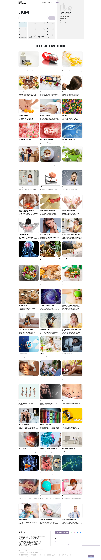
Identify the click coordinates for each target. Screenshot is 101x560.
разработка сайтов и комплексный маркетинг (32, 549)
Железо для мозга (64, 18)
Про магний (63, 22)
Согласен (91, 556)
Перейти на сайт (62, 543)
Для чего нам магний (65, 16)
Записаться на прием (62, 532)
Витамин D (62, 20)
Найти (51, 18)
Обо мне (50, 2)
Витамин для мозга (64, 24)
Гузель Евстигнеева (22, 532)
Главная (44, 2)
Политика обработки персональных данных (28, 552)
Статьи (56, 2)
